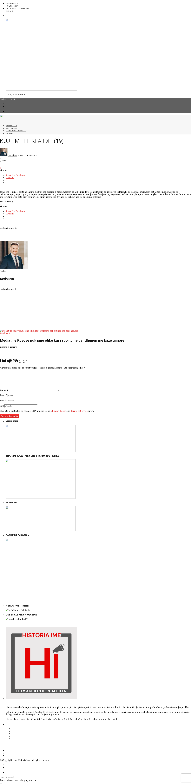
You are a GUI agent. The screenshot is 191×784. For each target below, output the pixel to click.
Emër (3, 395)
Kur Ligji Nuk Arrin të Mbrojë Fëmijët (33, 728)
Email (3, 400)
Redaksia (12, 155)
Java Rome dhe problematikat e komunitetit (37, 738)
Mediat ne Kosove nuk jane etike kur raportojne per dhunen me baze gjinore (62, 340)
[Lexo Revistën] (17, 619)
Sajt (2, 406)
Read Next (5, 333)
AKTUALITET (12, 3)
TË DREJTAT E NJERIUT (17, 9)
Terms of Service (79, 411)
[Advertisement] (84, 310)
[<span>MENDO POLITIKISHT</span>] (18, 610)
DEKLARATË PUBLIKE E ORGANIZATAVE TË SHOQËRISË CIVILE (43, 736)
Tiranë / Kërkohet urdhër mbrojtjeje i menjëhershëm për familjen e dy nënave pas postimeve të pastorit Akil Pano (80, 733)
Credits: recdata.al (59, 760)
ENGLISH (10, 11)
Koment (5, 390)
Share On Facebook (15, 175)
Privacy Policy (59, 411)
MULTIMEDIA (12, 6)
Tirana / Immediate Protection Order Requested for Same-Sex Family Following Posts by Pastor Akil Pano (74, 731)
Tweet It (10, 177)
